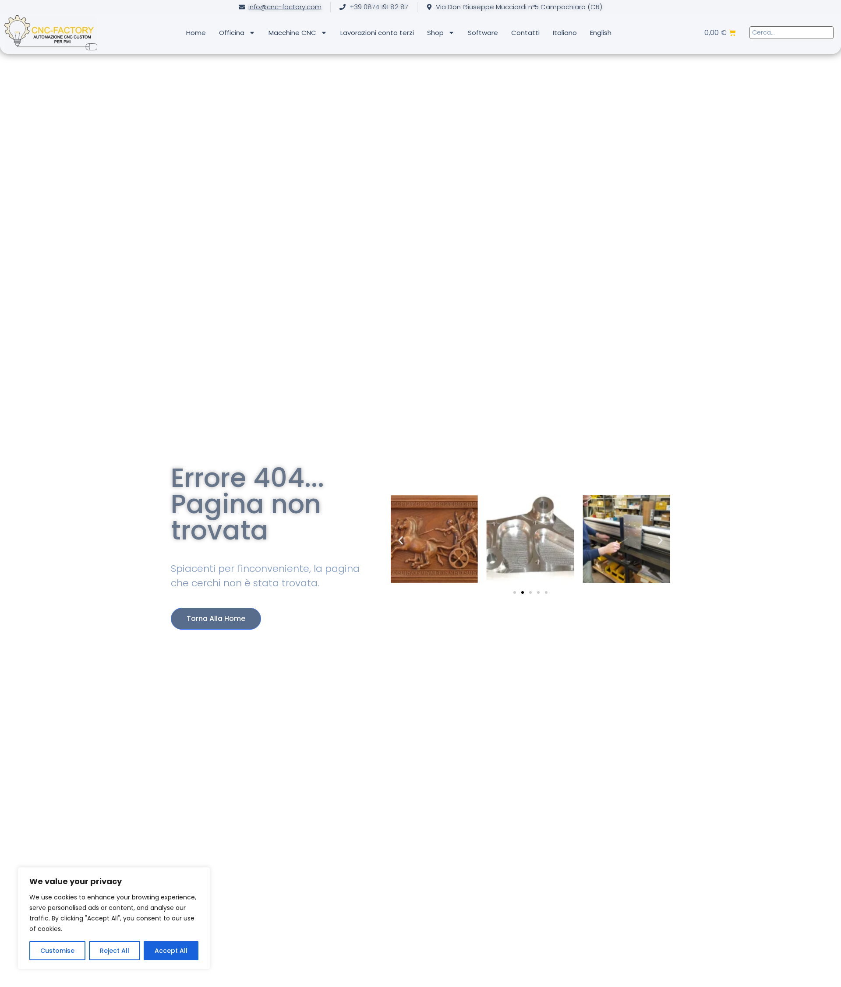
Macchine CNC (292, 32)
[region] (114, 918)
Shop (435, 32)
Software (483, 32)
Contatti (525, 32)
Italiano (565, 32)
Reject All (114, 950)
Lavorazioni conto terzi (377, 32)
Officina (231, 32)
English (600, 32)
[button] (400, 540)
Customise (57, 950)
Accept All (171, 950)
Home (196, 32)
